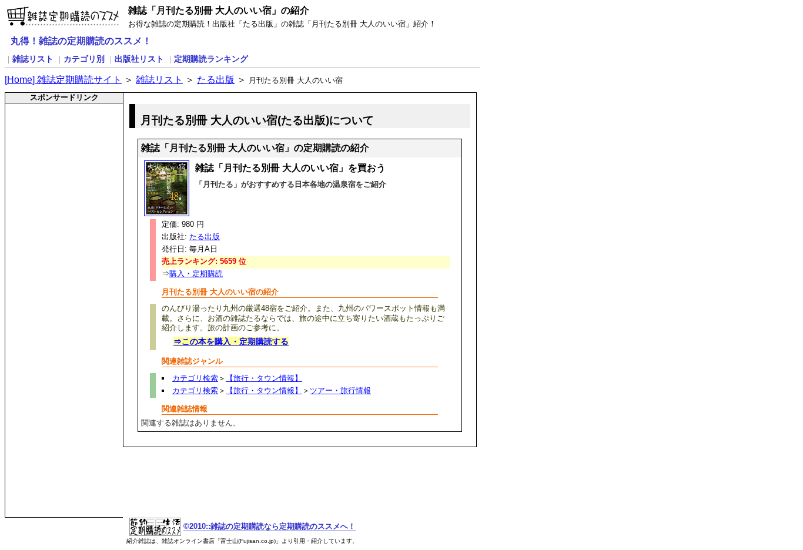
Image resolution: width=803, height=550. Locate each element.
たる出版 (216, 80)
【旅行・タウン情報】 (264, 378)
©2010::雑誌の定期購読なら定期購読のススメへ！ (269, 526)
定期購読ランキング (211, 58)
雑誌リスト (32, 58)
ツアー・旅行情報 (340, 390)
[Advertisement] (56, 132)
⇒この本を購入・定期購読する (231, 341)
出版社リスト (139, 58)
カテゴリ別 (84, 58)
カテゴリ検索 (195, 378)
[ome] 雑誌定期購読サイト (63, 80)
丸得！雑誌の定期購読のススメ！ (81, 41)
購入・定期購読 (196, 273)
